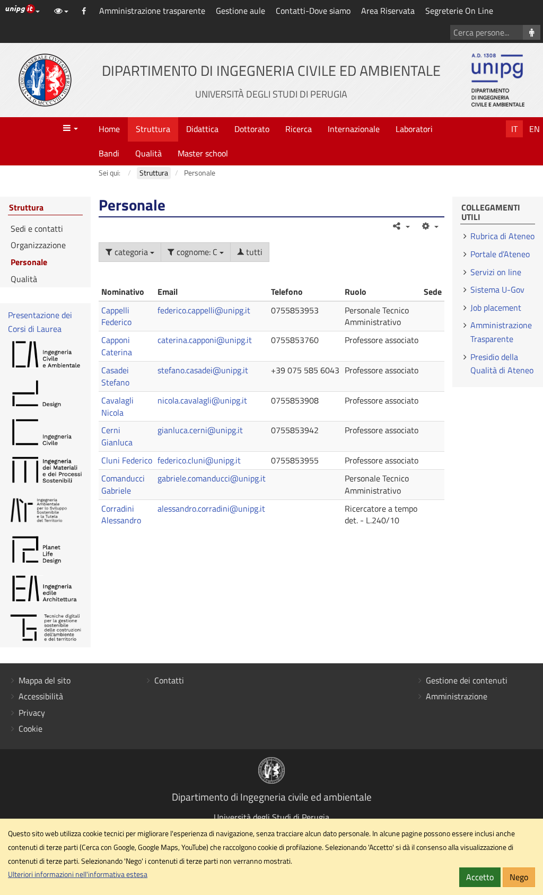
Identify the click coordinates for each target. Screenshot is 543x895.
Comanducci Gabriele (123, 484)
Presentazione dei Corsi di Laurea (40, 322)
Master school (203, 153)
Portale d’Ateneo (500, 254)
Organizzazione (38, 245)
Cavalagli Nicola (117, 406)
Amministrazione (456, 696)
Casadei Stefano (115, 376)
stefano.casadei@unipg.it (202, 370)
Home (109, 128)
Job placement (495, 307)
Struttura (153, 128)
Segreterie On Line (459, 10)
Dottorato (251, 128)
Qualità (148, 153)
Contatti (169, 680)
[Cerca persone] (531, 32)
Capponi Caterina (116, 346)
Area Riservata (388, 10)
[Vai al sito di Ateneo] (45, 80)
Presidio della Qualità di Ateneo (501, 363)
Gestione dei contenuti (466, 680)
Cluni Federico (126, 460)
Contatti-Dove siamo (313, 10)
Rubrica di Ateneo (502, 236)
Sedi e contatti (37, 228)
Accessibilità (41, 696)
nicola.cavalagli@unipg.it (202, 400)
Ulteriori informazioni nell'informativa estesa (77, 874)
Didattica (202, 128)
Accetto (480, 877)
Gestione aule (240, 10)
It (514, 128)
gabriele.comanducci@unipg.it (211, 478)
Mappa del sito (45, 680)
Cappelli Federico (116, 316)
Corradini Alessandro (121, 514)
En (534, 128)
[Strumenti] (429, 226)
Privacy (32, 712)
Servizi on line (495, 272)
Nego (519, 877)
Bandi (109, 153)
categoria (131, 251)
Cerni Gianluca (117, 436)
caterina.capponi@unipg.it (204, 340)
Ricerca (298, 128)
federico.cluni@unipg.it (199, 460)
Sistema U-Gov (497, 289)
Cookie (30, 728)
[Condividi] (400, 226)
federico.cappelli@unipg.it (203, 310)
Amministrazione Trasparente (501, 332)
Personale (29, 262)
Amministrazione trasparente (152, 10)
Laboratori (414, 128)
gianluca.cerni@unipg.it (200, 430)
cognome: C (197, 251)
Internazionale (354, 128)
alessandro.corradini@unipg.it (211, 508)
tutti (253, 251)
